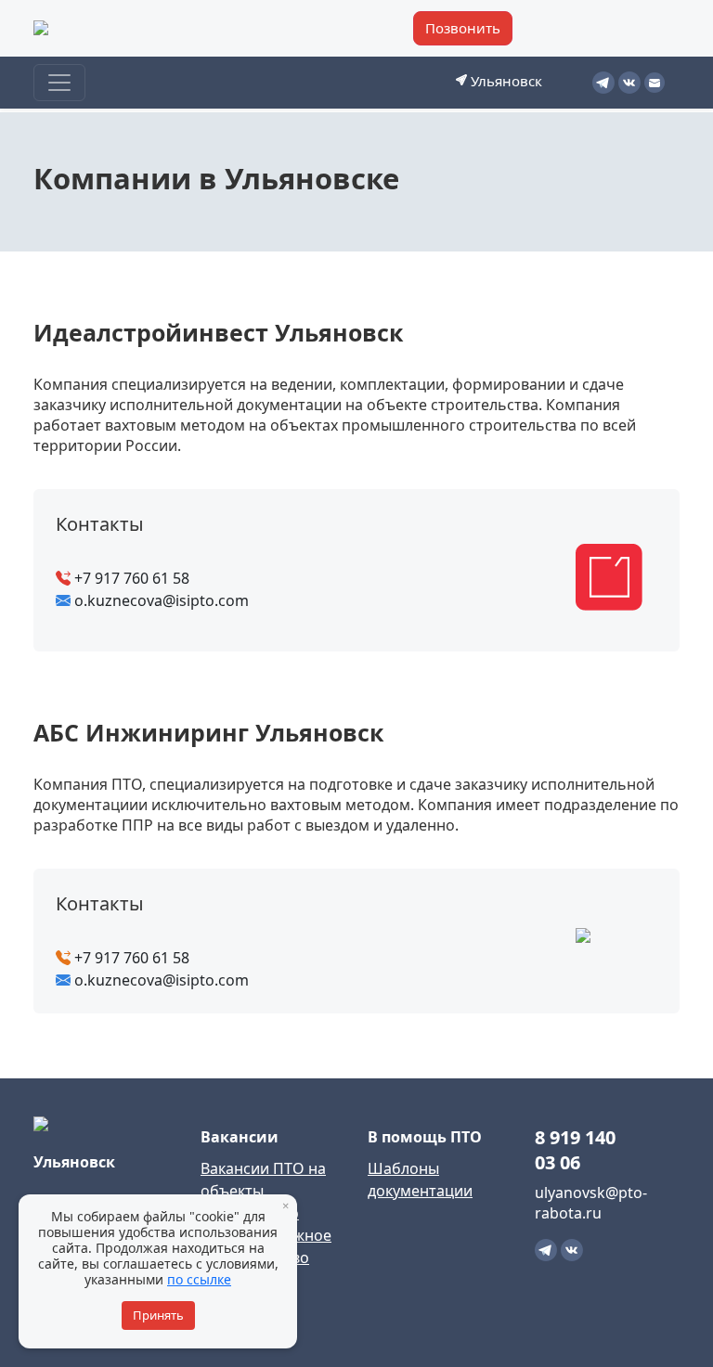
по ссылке (199, 1279)
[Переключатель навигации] (59, 82)
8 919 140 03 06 (575, 1150)
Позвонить (462, 28)
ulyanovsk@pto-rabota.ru (591, 1202)
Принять (158, 1315)
